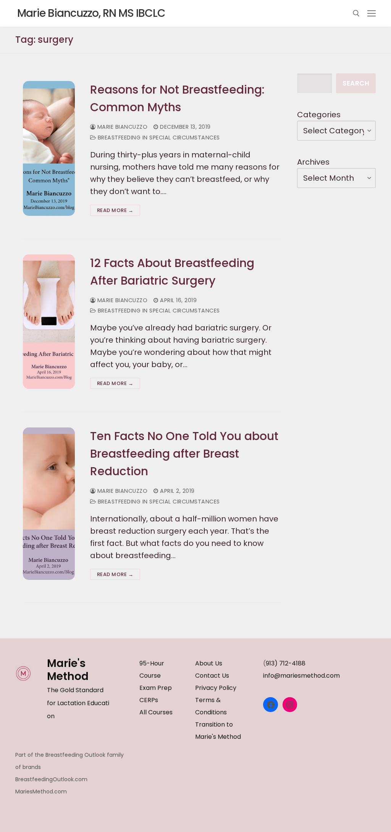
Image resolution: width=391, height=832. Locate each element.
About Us (208, 663)
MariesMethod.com (41, 791)
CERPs (148, 700)
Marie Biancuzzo (121, 127)
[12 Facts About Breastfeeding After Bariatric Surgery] (49, 321)
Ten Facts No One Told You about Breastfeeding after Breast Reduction (184, 453)
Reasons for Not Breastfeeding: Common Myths (177, 98)
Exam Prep (155, 687)
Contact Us (212, 675)
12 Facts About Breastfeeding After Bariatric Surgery (172, 272)
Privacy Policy (215, 687)
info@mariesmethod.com (301, 675)
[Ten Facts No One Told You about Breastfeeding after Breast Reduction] (49, 503)
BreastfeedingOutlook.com (51, 779)
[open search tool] (356, 13)
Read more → (115, 210)
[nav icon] (371, 13)
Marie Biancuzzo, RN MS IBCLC (91, 13)
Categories (319, 114)
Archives (313, 162)
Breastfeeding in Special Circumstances (158, 137)
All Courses (156, 712)
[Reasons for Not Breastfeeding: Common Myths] (49, 148)
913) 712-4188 (285, 663)
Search (356, 83)
